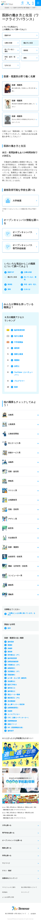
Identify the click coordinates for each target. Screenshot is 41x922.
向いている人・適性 (10, 50)
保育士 (16, 366)
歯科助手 (11, 731)
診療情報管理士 (13, 707)
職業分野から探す (29, 812)
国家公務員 (18, 354)
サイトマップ (25, 892)
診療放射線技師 (13, 661)
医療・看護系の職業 (8, 815)
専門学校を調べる (8, 833)
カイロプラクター (14, 714)
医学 (9, 628)
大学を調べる (6, 825)
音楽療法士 (11, 681)
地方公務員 (18, 336)
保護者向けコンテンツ (9, 878)
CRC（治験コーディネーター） (18, 717)
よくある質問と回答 (8, 897)
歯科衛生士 (11, 691)
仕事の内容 (8, 43)
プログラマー (19, 381)
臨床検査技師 (19, 330)
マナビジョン (7, 4)
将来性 (26, 50)
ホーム (3, 807)
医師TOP (8, 35)
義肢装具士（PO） (14, 698)
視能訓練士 (11, 674)
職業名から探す (29, 807)
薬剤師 (16, 348)
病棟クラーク (12, 724)
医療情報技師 (12, 721)
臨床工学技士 (12, 684)
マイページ (6, 863)
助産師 (10, 711)
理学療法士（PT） (14, 655)
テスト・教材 (6, 870)
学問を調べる (6, 855)
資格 (25, 58)
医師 (16, 387)
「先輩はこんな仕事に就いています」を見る (21, 613)
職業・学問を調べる (11, 807)
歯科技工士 (11, 688)
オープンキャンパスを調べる (12, 840)
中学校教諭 (18, 342)
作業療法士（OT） (14, 665)
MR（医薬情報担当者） (16, 727)
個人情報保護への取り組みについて (15, 913)
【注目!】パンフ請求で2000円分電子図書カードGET (20, 7)
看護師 (16, 360)
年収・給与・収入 (10, 58)
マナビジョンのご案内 (8, 887)
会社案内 (33, 913)
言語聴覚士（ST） (14, 671)
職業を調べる (20, 807)
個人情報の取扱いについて (29, 887)
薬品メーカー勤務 (14, 694)
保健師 (10, 648)
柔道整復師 (11, 701)
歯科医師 (11, 641)
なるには (8, 65)
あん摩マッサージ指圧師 (16, 704)
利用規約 (4, 892)
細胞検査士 (11, 668)
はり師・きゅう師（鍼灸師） (18, 678)
